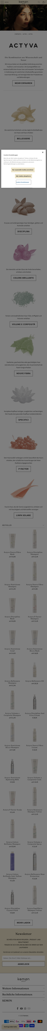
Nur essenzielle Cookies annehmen (22, 170)
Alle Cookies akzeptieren (23, 176)
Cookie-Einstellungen (22, 182)
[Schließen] (42, 152)
